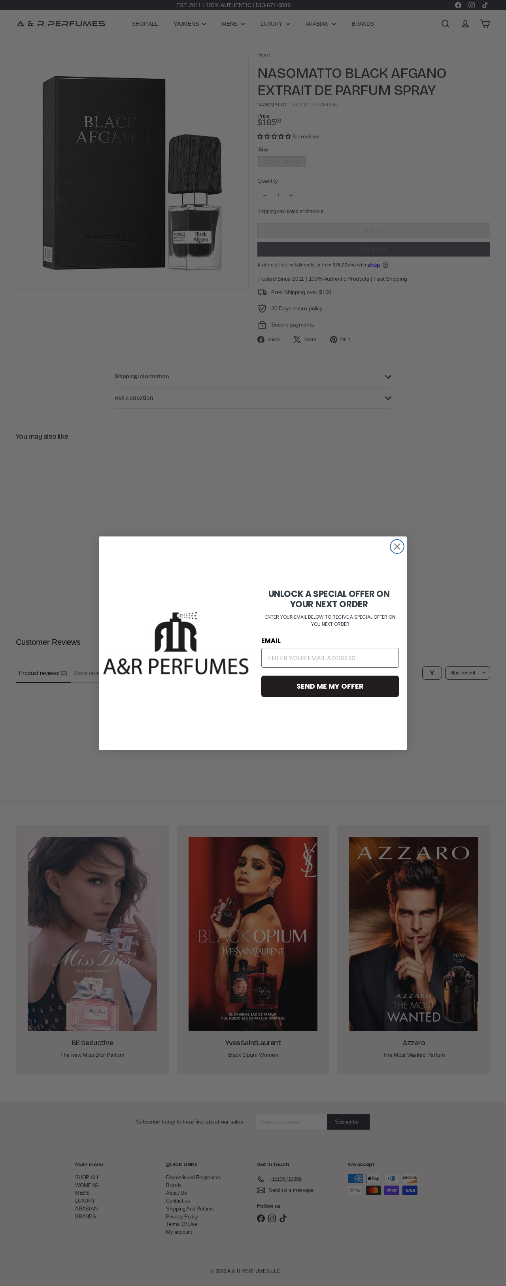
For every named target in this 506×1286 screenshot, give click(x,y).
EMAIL (271, 640)
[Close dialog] (397, 546)
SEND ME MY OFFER (330, 686)
